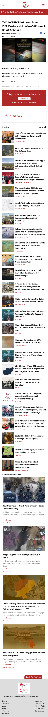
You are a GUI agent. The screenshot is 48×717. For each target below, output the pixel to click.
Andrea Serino (19, 154)
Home (4, 701)
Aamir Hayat (19, 441)
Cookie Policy (40, 708)
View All (42, 127)
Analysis (5, 703)
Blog (4, 708)
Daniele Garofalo (20, 346)
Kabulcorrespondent (22, 237)
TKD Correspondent (21, 470)
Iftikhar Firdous (20, 141)
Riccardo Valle (20, 304)
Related (5, 127)
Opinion (5, 711)
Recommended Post (11, 474)
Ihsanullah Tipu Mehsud (23, 182)
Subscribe (24, 98)
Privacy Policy (40, 706)
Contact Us (39, 711)
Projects (5, 713)
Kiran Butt (18, 455)
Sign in (33, 102)
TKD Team (18, 169)
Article (4, 706)
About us (38, 701)
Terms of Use (40, 703)
